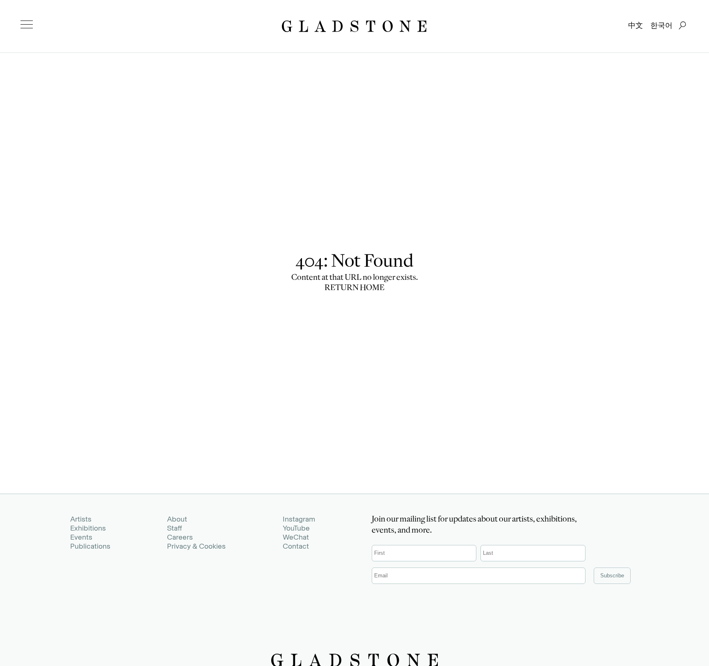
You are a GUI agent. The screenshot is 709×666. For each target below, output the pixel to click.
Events (81, 537)
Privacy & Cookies (196, 546)
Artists (80, 519)
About (177, 519)
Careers (180, 537)
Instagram (299, 519)
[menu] (27, 25)
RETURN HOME (354, 288)
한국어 (661, 25)
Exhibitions (88, 528)
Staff (174, 528)
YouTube (296, 528)
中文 (635, 25)
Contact (296, 546)
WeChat (296, 537)
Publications (90, 546)
